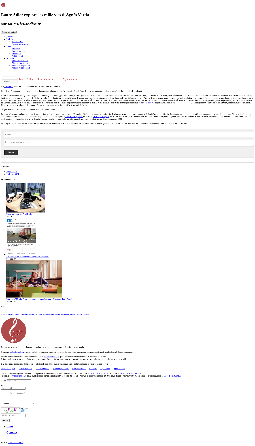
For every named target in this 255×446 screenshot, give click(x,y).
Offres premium (25, 369)
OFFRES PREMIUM (173, 376)
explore (86, 314)
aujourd (57, 314)
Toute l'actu (11, 46)
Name (3, 381)
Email (3, 385)
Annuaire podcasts (61, 369)
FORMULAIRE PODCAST (130, 373)
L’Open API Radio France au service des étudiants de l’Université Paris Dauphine (40, 299)
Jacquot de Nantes (183, 103)
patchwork (33, 314)
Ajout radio (105, 369)
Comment (5, 404)
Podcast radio (17, 41)
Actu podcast (17, 56)
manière (41, 314)
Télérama (8, 86)
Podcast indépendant (20, 44)
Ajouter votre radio (20, 63)
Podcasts (93, 369)
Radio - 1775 (11, 172)
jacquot (26, 314)
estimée (72, 314)
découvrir (79, 314)
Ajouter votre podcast (21, 68)
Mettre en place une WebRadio (19, 214)
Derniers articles (18, 51)
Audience (16, 49)
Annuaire (10, 58)
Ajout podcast (119, 369)
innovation (12, 314)
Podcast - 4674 (12, 174)
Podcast (9, 39)
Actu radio (16, 53)
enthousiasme (49, 314)
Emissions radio (79, 369)
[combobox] (13, 388)
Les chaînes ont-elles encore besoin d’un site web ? (27, 257)
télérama (19, 314)
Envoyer (5, 420)
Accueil (9, 37)
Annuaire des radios (20, 61)
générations (65, 314)
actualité (4, 314)
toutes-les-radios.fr (17, 352)
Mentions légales (8, 369)
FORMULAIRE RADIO (99, 373)
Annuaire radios (42, 369)
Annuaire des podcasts (21, 65)
